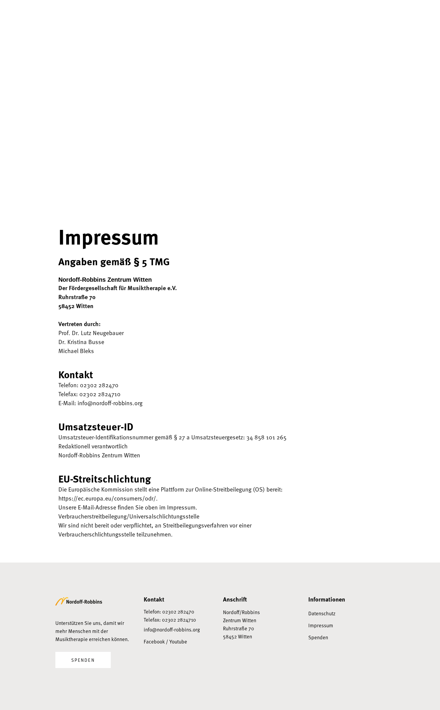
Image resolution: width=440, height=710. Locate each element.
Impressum (320, 625)
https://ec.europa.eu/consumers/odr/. (108, 498)
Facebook (154, 641)
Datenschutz (322, 613)
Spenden (83, 660)
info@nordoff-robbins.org (172, 629)
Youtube (178, 641)
